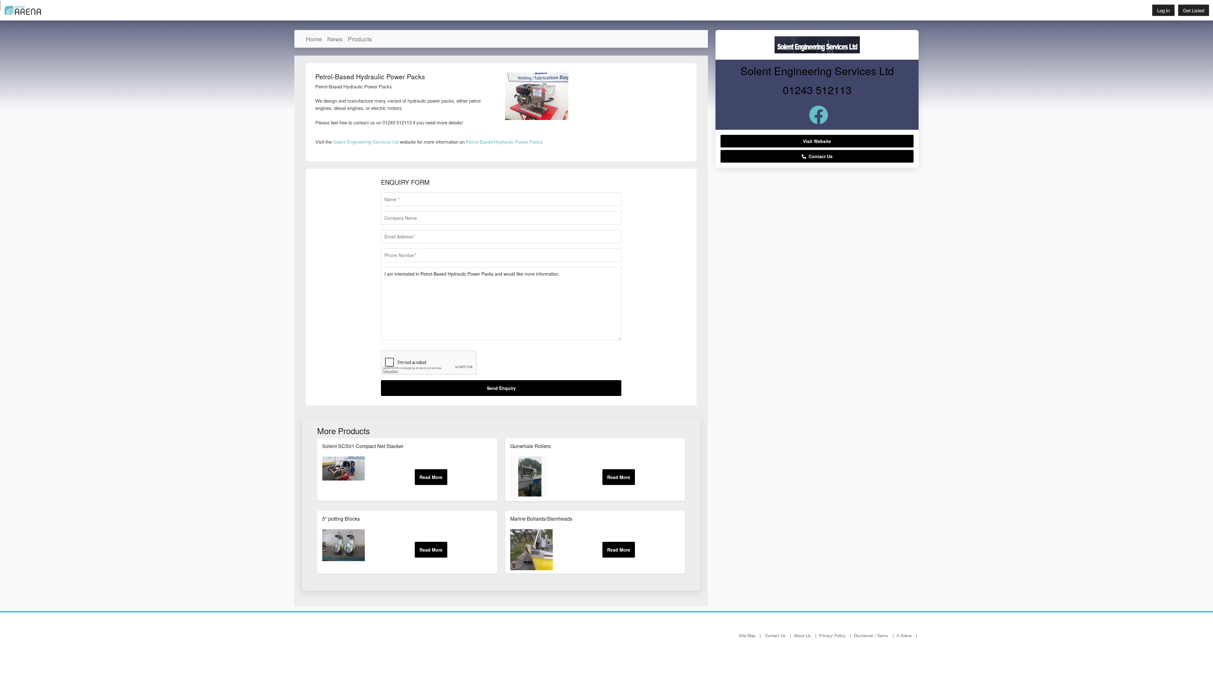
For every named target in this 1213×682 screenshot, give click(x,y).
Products (360, 38)
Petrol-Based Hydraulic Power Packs (504, 141)
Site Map (747, 635)
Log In (1163, 10)
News (335, 38)
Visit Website (817, 141)
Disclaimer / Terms (871, 635)
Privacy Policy (832, 635)
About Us (802, 635)
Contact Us (819, 156)
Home (314, 38)
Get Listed (1193, 10)
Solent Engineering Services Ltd (366, 141)
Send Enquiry (501, 388)
